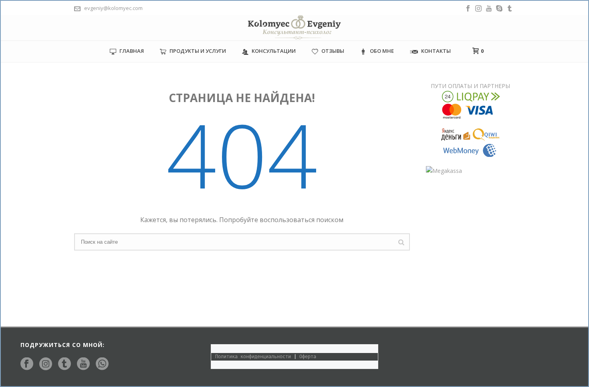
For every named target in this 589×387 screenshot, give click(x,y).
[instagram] (45, 364)
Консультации (274, 50)
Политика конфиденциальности (253, 356)
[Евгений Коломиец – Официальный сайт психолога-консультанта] (294, 27)
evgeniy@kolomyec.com (113, 8)
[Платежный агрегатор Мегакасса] (444, 170)
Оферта (307, 356)
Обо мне (382, 50)
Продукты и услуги (197, 50)
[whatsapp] (102, 364)
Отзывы (332, 50)
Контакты (436, 50)
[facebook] (26, 364)
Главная (131, 50)
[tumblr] (64, 364)
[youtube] (83, 364)
